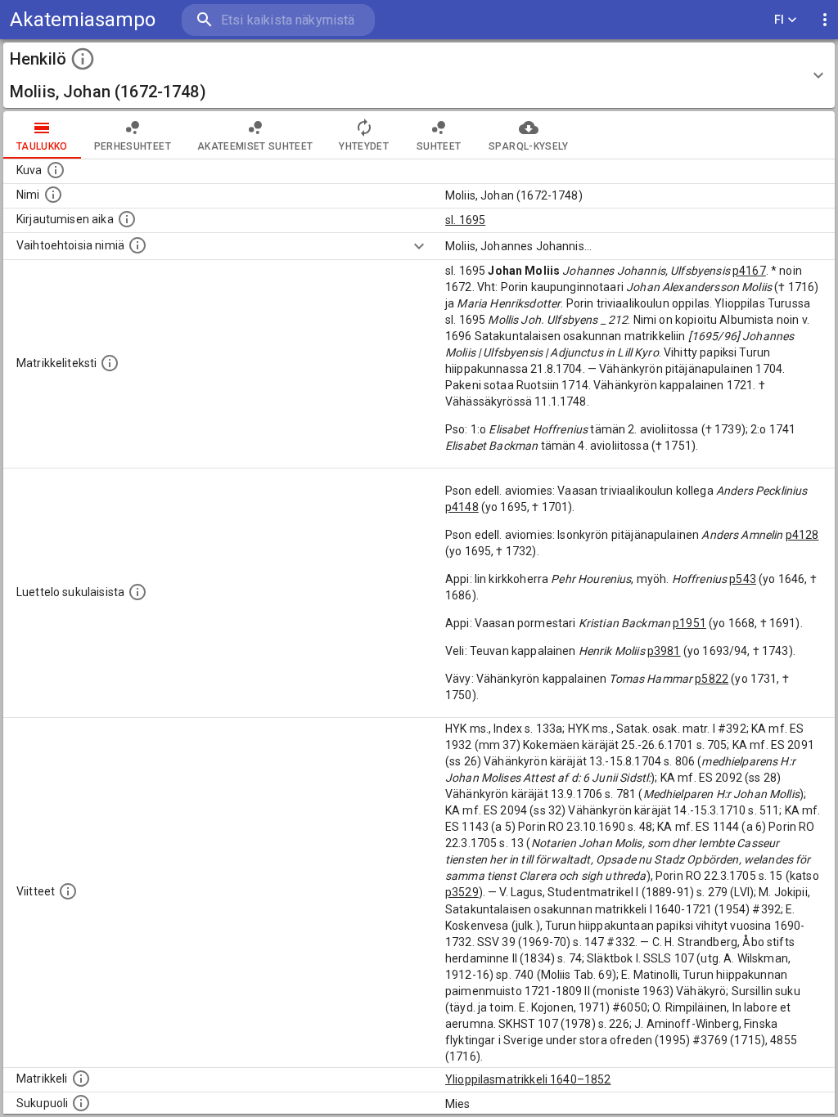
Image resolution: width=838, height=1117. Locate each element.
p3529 (462, 892)
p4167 (749, 270)
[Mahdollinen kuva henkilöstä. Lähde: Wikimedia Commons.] (56, 170)
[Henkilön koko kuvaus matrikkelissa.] (110, 363)
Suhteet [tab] (439, 146)
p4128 (802, 534)
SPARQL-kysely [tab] (528, 146)
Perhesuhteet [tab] (132, 146)
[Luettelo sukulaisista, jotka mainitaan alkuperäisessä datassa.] (137, 592)
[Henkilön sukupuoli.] (81, 1103)
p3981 (664, 650)
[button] (419, 75)
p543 (742, 578)
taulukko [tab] (42, 146)
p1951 (689, 623)
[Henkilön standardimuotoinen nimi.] (53, 195)
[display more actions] (825, 20)
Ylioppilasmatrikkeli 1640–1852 (528, 1079)
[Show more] (419, 246)
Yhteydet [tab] (364, 146)
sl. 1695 (465, 220)
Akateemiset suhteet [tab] (255, 146)
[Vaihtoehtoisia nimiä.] (137, 245)
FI (779, 19)
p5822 (711, 678)
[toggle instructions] (83, 59)
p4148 (462, 507)
